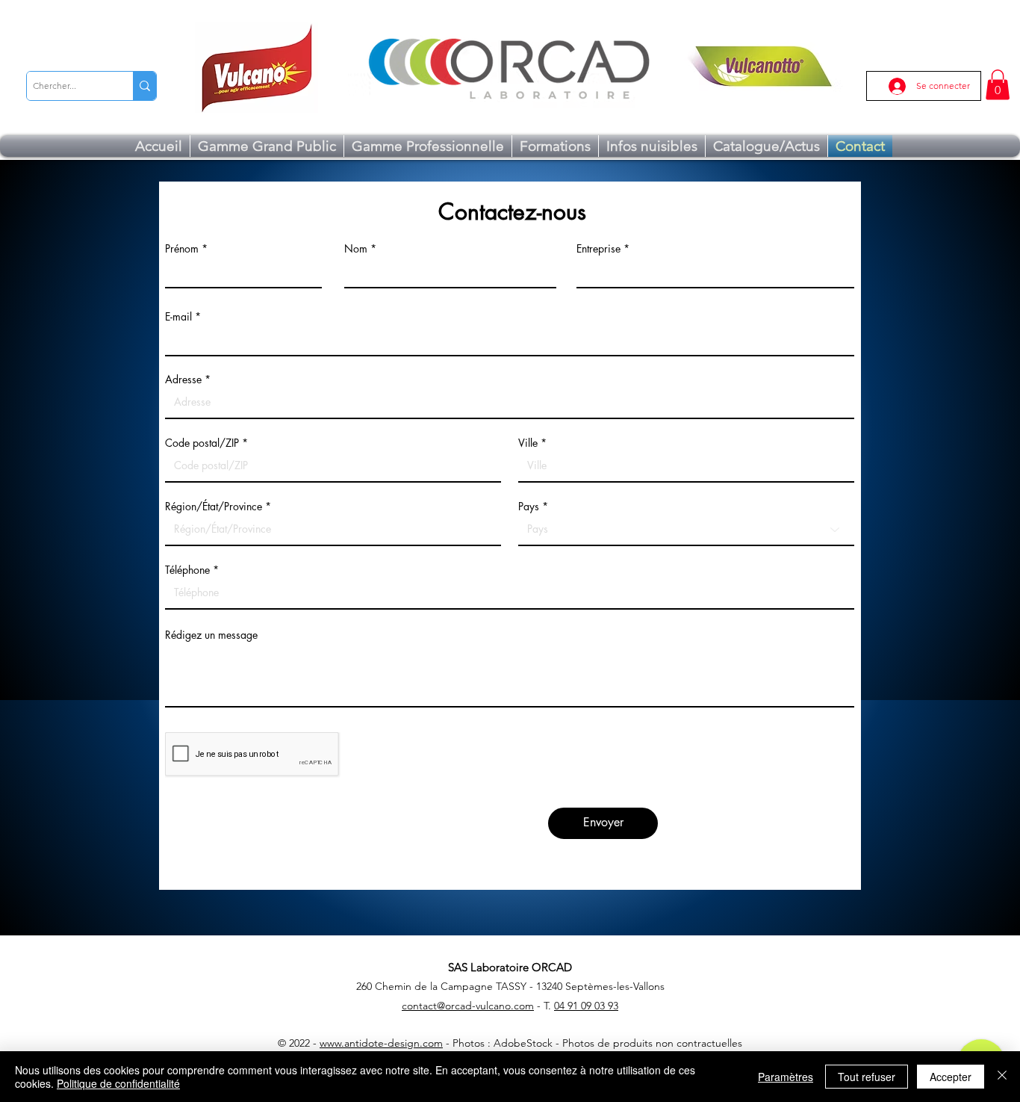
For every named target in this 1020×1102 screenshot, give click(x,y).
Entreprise (598, 249)
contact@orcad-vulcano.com (468, 1005)
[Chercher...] (144, 86)
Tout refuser (866, 1076)
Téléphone (187, 570)
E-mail (178, 317)
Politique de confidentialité (118, 1083)
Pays (528, 506)
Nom (355, 249)
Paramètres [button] (785, 1076)
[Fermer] (1002, 1076)
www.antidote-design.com (381, 1043)
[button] (997, 84)
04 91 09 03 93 (586, 1005)
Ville (528, 443)
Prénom (182, 249)
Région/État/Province (213, 506)
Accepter (950, 1076)
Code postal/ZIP (202, 443)
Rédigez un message (211, 635)
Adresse (183, 379)
